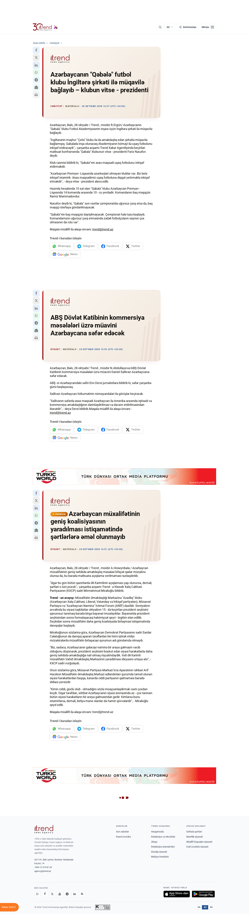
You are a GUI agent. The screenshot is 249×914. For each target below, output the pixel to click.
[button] (36, 50)
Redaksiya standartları (163, 846)
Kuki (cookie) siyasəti (197, 846)
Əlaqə (154, 841)
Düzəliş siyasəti (159, 851)
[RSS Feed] (82, 894)
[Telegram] (67, 894)
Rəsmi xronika (123, 836)
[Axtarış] (160, 27)
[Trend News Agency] (43, 829)
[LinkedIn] (75, 894)
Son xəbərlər (122, 831)
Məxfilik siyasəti (194, 836)
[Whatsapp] (37, 894)
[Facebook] (45, 894)
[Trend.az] (45, 27)
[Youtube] (60, 894)
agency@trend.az (42, 871)
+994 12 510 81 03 (43, 867)
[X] (52, 894)
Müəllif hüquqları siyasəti (199, 841)
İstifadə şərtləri (194, 831)
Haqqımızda (157, 831)
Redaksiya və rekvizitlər (163, 836)
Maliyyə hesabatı (160, 856)
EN (199, 907)
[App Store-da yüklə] (176, 894)
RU (211, 907)
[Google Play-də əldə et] (203, 894)
